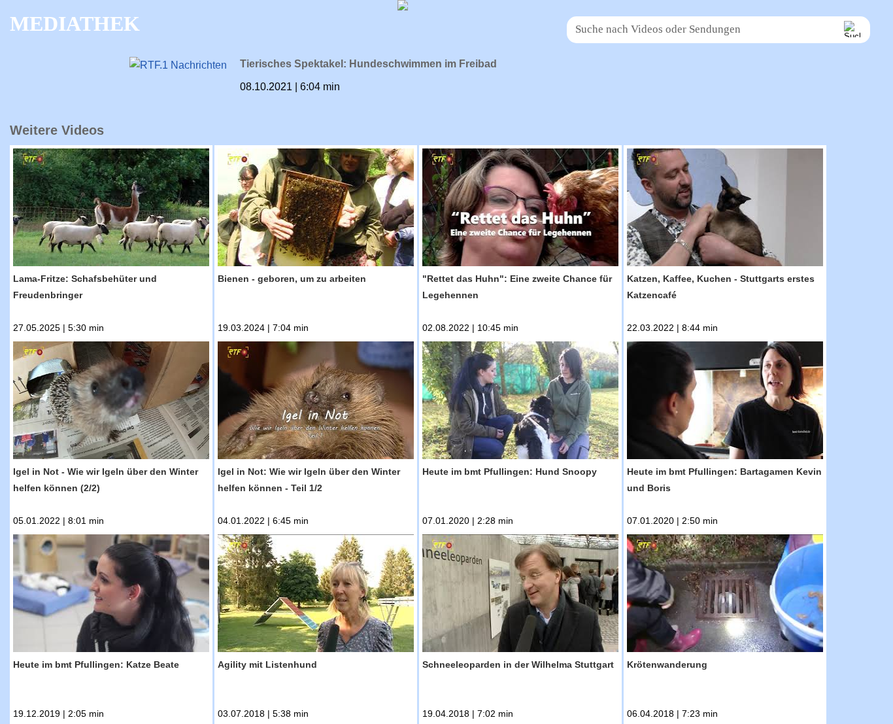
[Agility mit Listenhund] (316, 595)
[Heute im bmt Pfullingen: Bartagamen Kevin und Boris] (725, 402)
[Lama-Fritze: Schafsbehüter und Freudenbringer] (111, 209)
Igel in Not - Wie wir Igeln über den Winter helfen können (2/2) (105, 479)
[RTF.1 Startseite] (402, 6)
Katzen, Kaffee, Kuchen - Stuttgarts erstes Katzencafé (721, 286)
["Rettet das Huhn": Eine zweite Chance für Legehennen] (520, 209)
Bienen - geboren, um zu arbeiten (292, 278)
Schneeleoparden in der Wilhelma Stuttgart (518, 664)
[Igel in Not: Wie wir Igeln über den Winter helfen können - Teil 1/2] (316, 402)
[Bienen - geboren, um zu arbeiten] (316, 209)
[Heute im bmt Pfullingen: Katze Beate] (111, 595)
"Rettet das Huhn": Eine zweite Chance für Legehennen (517, 286)
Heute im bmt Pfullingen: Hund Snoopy (509, 471)
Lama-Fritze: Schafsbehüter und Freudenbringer (85, 286)
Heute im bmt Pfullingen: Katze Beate (96, 664)
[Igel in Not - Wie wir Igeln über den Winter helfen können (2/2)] (111, 402)
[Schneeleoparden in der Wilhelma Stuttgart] (520, 595)
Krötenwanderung (667, 664)
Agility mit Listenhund (267, 664)
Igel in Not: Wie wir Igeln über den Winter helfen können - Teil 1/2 (309, 479)
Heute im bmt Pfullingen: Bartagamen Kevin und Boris (724, 479)
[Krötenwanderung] (725, 595)
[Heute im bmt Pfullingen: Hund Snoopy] (520, 402)
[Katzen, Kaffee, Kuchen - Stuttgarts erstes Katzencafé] (725, 209)
